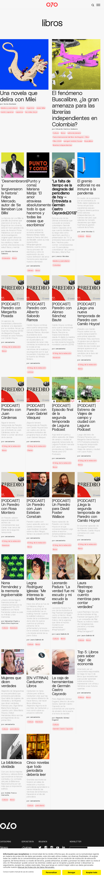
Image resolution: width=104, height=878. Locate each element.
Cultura (56, 133)
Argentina (30, 108)
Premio (30, 450)
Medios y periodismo (9, 108)
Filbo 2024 (57, 141)
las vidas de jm (31, 112)
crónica (30, 372)
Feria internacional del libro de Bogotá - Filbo (71, 137)
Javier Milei (41, 108)
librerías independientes (62, 145)
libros (22, 108)
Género (30, 270)
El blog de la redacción (11, 347)
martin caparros (7, 112)
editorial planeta (74, 133)
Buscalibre (88, 141)
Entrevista (6, 258)
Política (81, 697)
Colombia (56, 265)
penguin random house (73, 141)
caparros (19, 112)
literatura (56, 357)
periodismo (14, 729)
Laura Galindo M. (37, 640)
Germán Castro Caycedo (63, 729)
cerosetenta (35, 266)
